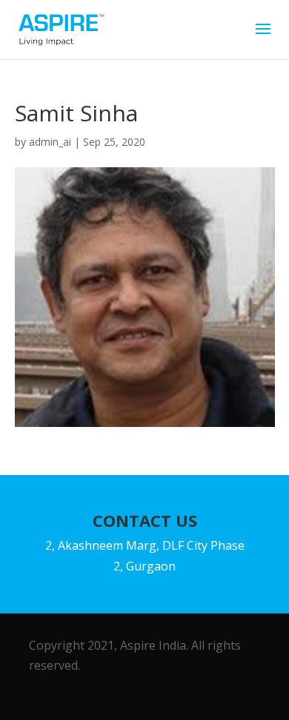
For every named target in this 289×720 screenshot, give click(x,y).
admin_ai (50, 142)
